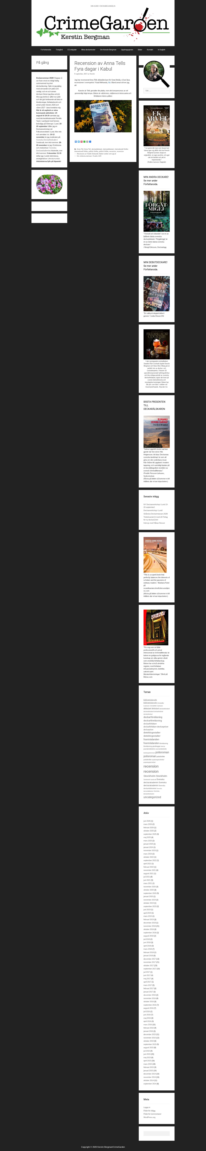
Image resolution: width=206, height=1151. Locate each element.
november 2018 (150, 926)
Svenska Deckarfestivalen (46, 140)
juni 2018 (147, 942)
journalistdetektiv (149, 749)
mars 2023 (148, 854)
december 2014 (150, 1074)
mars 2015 (148, 1064)
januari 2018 (148, 956)
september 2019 (150, 906)
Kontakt (150, 50)
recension (112, 151)
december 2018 (150, 923)
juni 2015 (147, 1054)
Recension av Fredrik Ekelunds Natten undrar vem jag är (96, 154)
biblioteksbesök (150, 700)
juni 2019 (147, 910)
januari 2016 (148, 1031)
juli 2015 (147, 1051)
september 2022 (150, 860)
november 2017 (150, 962)
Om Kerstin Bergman (108, 50)
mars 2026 (148, 824)
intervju (163, 746)
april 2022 (147, 864)
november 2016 (150, 998)
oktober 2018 (149, 929)
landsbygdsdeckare (149, 753)
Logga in (147, 1107)
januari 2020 (148, 896)
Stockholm (150, 776)
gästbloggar (156, 746)
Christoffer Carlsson (156, 706)
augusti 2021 (148, 873)
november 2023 (150, 850)
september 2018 (150, 933)
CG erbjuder (72, 50)
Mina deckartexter (88, 50)
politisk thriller (93, 151)
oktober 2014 (149, 1080)
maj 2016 (147, 1018)
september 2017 (150, 969)
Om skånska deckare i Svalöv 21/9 (89, 156)
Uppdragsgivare (127, 50)
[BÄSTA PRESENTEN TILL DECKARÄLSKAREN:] (157, 432)
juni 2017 (147, 975)
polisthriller (161, 756)
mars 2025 (148, 841)
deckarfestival (158, 711)
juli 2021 (147, 877)
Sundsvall (147, 779)
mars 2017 (148, 985)
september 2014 (150, 1084)
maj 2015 (147, 1057)
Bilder (140, 50)
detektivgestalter (152, 732)
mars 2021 (148, 883)
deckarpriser (162, 727)
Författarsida (46, 50)
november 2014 (150, 1077)
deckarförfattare (150, 724)
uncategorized (152, 797)
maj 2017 (147, 979)
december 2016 (150, 995)
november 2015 (150, 1038)
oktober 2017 (149, 965)
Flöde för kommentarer (152, 1114)
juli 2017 (147, 972)
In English (161, 50)
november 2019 (150, 900)
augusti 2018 (148, 936)
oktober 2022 (149, 857)
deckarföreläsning (153, 717)
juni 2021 (147, 880)
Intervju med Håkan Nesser (154, 523)
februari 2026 (149, 827)
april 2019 (147, 913)
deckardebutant (97, 149)
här (109, 82)
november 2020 (150, 887)
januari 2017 (148, 992)
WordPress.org (149, 1117)
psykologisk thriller (158, 760)
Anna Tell (80, 149)
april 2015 (147, 1061)
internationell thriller (121, 149)
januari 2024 (148, 847)
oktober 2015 (149, 1041)
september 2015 (150, 1044)
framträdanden (151, 739)
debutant (147, 708)
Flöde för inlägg (149, 1111)
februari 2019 (149, 919)
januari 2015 (148, 1071)
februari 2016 (149, 1028)
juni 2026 (147, 821)
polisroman (162, 752)
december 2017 (150, 959)
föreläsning (164, 743)
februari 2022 (149, 867)
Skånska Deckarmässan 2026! (156, 514)
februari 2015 (149, 1067)
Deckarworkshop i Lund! (153, 510)
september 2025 (150, 834)
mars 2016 (148, 1025)
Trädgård (59, 50)
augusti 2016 (148, 1008)
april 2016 (147, 1021)
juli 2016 (147, 1011)
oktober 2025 (149, 831)
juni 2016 (147, 1015)
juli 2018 (147, 939)
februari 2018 (149, 952)
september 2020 (150, 893)
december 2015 (150, 1034)
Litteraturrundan (54, 159)
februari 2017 (149, 988)
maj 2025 (147, 837)
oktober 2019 (149, 903)
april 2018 (147, 946)
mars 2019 (148, 916)
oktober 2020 (149, 890)
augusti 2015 (148, 1047)
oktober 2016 (149, 1002)
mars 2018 (148, 949)
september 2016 (150, 1005)
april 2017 (147, 982)
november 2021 (150, 870)
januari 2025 (148, 844)
